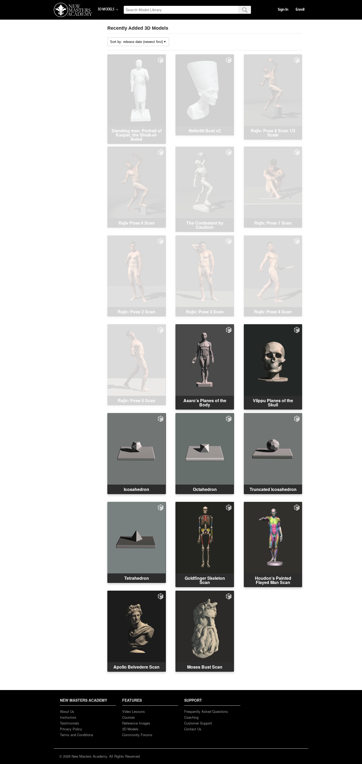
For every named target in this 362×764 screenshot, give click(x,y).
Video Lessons (133, 711)
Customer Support (198, 723)
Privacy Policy (71, 728)
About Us (67, 711)
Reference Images (136, 723)
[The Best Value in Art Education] (73, 10)
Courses (128, 717)
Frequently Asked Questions (206, 711)
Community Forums (137, 734)
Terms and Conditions (76, 734)
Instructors (68, 717)
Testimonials (69, 723)
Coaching (191, 717)
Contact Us (192, 728)
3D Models (130, 728)
